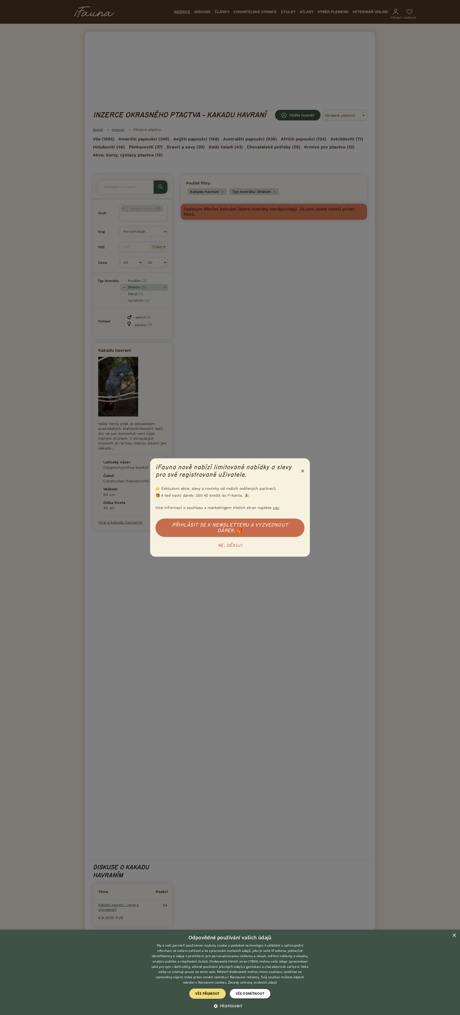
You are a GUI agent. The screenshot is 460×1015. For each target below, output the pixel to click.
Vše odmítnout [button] (250, 993)
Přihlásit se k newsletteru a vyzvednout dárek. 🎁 (230, 528)
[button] (230, 1006)
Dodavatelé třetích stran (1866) (234, 961)
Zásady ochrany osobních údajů (252, 982)
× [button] (454, 935)
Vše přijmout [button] (207, 993)
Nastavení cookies (212, 982)
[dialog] (230, 972)
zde (276, 508)
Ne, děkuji (230, 545)
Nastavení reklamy (244, 977)
